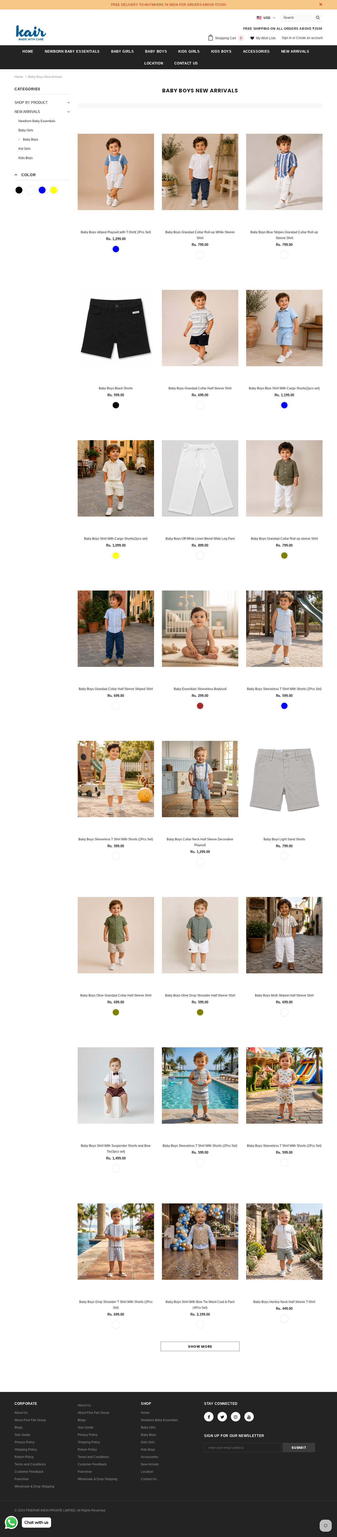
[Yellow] (53, 190)
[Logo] (31, 32)
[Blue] (42, 190)
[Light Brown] (200, 706)
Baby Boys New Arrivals (45, 77)
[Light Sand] (284, 856)
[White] (30, 190)
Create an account (309, 38)
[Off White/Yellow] (116, 856)
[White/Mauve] (116, 1168)
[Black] (18, 190)
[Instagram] (235, 1416)
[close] (320, 4)
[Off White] (200, 555)
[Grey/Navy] (200, 1163)
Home (18, 77)
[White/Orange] (284, 1163)
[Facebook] (209, 1416)
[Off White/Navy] (200, 405)
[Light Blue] (284, 405)
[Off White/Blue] (284, 255)
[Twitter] (222, 1416)
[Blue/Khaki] (200, 1324)
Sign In (287, 38)
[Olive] (284, 555)
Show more (200, 1346)
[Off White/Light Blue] (284, 706)
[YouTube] (249, 1416)
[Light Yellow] (116, 555)
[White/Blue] (200, 862)
